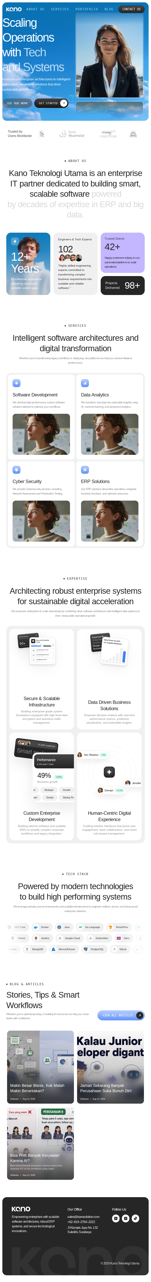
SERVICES (60, 9)
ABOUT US (35, 9)
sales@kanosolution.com (83, 1216)
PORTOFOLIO (87, 9)
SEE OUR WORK (17, 103)
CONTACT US (131, 9)
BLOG (109, 9)
